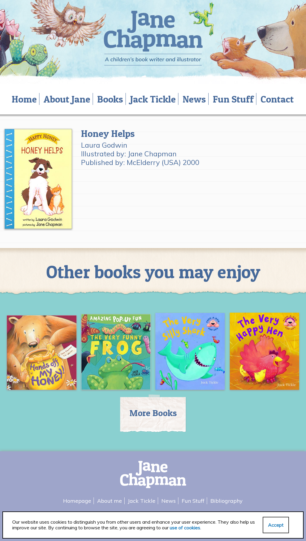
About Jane (67, 99)
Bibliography (226, 500)
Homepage (77, 500)
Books (110, 99)
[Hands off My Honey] (41, 355)
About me (109, 500)
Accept (276, 525)
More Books (153, 412)
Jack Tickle (153, 99)
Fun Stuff (233, 99)
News (194, 99)
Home (24, 99)
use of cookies (185, 528)
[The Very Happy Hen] (264, 354)
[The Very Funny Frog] (116, 354)
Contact (277, 99)
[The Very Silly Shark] (190, 354)
